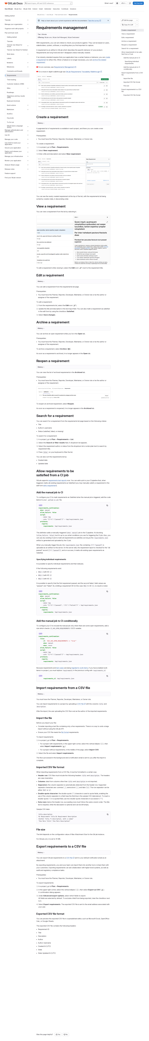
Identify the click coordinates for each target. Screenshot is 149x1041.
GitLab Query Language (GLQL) (15, 126)
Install (41, 9)
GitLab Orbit (27, 9)
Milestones (10, 67)
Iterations (10, 62)
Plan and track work (11, 33)
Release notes (9, 169)
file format (65, 732)
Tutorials (8, 20)
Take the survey (93, 20)
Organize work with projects (14, 28)
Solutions (73, 9)
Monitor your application (13, 160)
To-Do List (10, 122)
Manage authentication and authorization (14, 130)
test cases (60, 668)
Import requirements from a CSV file (132, 74)
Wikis (8, 88)
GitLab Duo (18, 9)
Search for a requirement (130, 48)
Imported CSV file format (132, 82)
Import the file (128, 78)
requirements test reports (57, 480)
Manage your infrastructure (14, 156)
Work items (10, 54)
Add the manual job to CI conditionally (132, 68)
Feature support (10, 173)
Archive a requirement (129, 41)
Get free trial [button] (138, 3)
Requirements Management (64, 67)
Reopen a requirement (129, 45)
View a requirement (128, 34)
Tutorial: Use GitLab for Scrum (14, 45)
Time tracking (11, 80)
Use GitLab (9, 9)
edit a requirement (49, 486)
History (40, 123)
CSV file (81, 704)
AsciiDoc (10, 114)
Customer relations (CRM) (15, 84)
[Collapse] (28, 33)
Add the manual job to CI (132, 58)
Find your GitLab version (13, 177)
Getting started (10, 16)
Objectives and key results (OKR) (16, 96)
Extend (35, 9)
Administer (47, 9)
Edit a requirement (128, 37)
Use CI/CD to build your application (13, 143)
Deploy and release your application (13, 152)
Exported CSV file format (132, 95)
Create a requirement (129, 30)
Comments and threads (14, 71)
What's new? (109, 3)
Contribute (64, 9)
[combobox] (117, 3)
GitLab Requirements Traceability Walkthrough (83, 72)
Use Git (7, 135)
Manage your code (11, 139)
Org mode (10, 118)
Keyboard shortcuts (13, 101)
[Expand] (28, 20)
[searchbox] (48, 3)
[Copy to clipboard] (107, 505)
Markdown (10, 109)
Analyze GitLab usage (12, 165)
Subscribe (56, 9)
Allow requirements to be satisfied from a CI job (132, 53)
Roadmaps (10, 92)
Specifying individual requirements (132, 62)
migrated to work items (79, 668)
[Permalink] (69, 117)
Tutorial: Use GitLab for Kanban (17, 50)
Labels (9, 58)
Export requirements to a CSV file (131, 90)
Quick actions (11, 105)
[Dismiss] (108, 20)
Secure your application (13, 148)
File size (126, 86)
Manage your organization (13, 24)
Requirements (11, 75)
